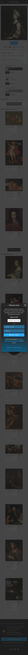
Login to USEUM (14, 335)
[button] (14, 320)
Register (9, 347)
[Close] (25, 305)
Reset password (17, 347)
